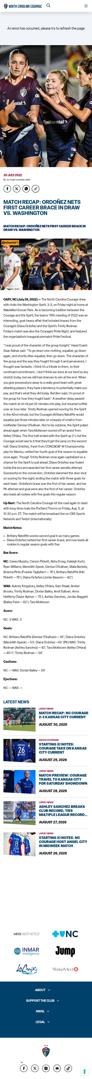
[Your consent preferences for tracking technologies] (84, 1072)
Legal (40, 1022)
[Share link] (35, 189)
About (40, 990)
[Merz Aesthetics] (27, 934)
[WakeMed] (65, 969)
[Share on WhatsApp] (26, 189)
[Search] (48, 5)
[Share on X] (17, 189)
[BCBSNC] (65, 934)
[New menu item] (35, 1068)
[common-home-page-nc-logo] (22, 6)
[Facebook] (24, 1068)
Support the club (40, 1001)
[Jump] (65, 951)
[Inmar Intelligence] (27, 951)
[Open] (86, 6)
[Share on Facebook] (7, 189)
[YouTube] (57, 1068)
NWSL (40, 1011)
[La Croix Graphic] (27, 969)
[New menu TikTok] (68, 1068)
